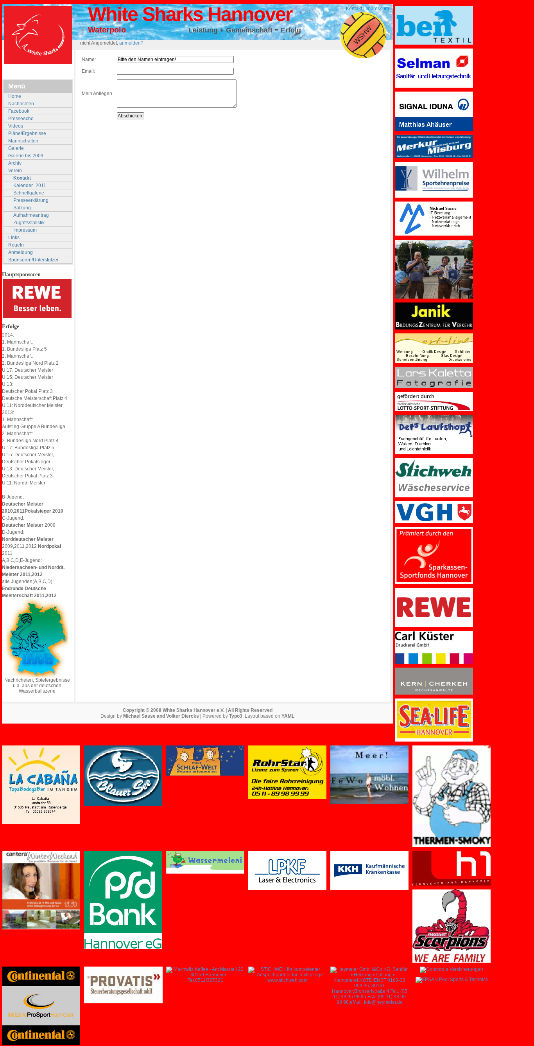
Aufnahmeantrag (31, 215)
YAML (287, 716)
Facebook (18, 111)
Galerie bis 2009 (25, 155)
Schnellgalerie (28, 193)
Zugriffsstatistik (29, 222)
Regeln (16, 245)
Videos (15, 126)
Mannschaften (23, 141)
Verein (15, 170)
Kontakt (354, 8)
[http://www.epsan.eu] (452, 979)
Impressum (377, 8)
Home (14, 96)
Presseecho (21, 118)
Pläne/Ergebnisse (27, 133)
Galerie (16, 148)
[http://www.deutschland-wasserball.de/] (37, 676)
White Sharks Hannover (190, 14)
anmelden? (131, 43)
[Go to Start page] (38, 35)
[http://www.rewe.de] (37, 316)
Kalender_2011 (29, 185)
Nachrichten (21, 103)
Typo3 (235, 716)
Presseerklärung (30, 200)
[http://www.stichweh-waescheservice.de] (434, 496)
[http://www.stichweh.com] (287, 980)
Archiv (15, 163)
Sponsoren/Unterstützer (33, 260)
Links (14, 237)
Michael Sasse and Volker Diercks (161, 716)
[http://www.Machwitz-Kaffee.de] (205, 980)
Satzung (22, 208)
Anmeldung (20, 252)
